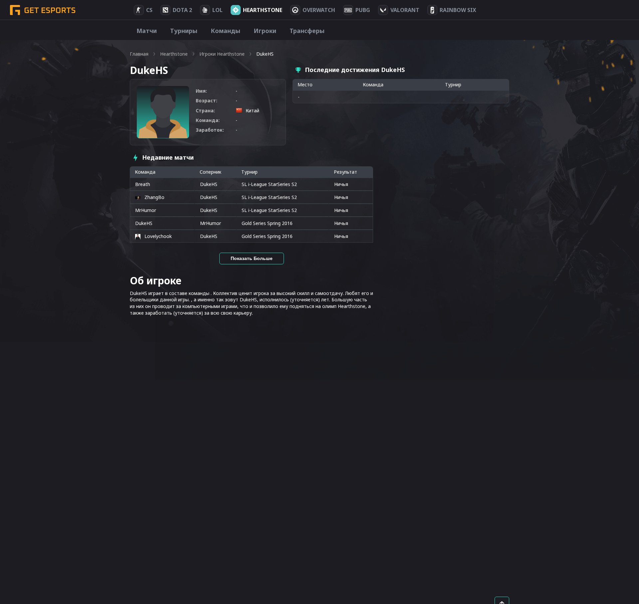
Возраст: (206, 100)
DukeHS (208, 184)
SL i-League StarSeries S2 (269, 184)
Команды (225, 31)
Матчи (146, 31)
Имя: (201, 91)
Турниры (183, 31)
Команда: (208, 120)
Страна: (205, 110)
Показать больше (252, 258)
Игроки (265, 31)
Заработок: (210, 130)
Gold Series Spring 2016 (267, 223)
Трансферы (307, 31)
